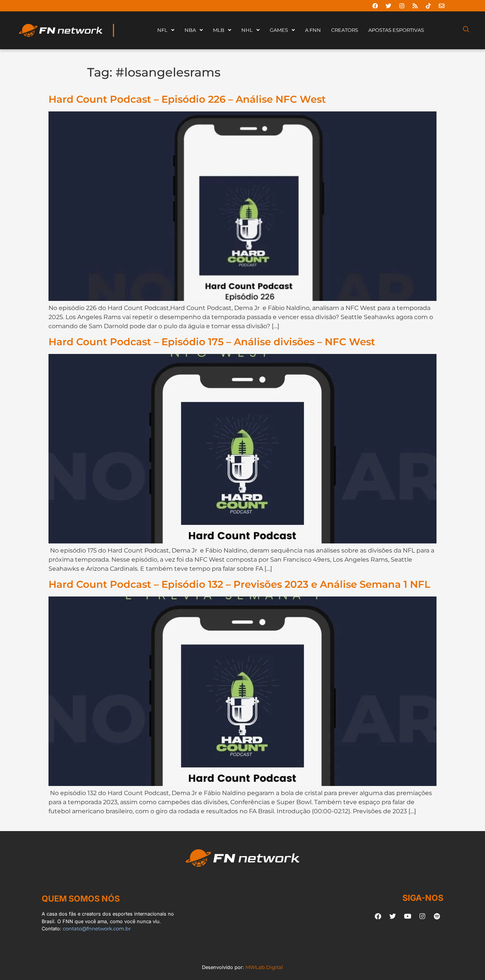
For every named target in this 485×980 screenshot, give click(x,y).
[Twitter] (388, 5)
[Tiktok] (428, 5)
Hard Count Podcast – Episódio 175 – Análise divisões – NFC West (211, 342)
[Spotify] (436, 916)
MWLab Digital (264, 967)
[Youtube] (407, 916)
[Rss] (415, 5)
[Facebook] (375, 5)
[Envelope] (441, 5)
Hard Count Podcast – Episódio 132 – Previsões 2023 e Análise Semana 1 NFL (239, 584)
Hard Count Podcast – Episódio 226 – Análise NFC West (187, 99)
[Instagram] (401, 5)
